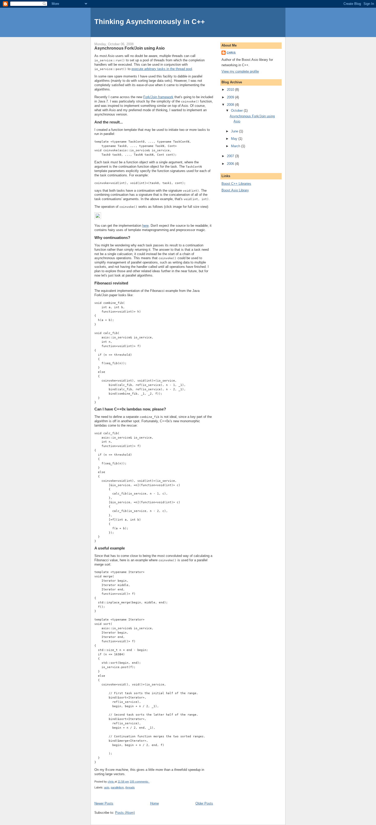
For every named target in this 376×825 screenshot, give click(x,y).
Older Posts (204, 803)
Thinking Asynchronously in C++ (149, 22)
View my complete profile (240, 71)
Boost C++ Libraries (236, 184)
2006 (231, 164)
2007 (231, 156)
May (234, 139)
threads (130, 787)
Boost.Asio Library (235, 190)
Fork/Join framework (158, 97)
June (235, 131)
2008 (231, 105)
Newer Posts (103, 803)
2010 (231, 89)
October (237, 110)
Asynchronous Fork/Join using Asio (129, 48)
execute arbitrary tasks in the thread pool (161, 69)
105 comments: (140, 781)
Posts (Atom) (125, 813)
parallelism (117, 787)
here (145, 225)
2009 (231, 97)
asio (106, 787)
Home (154, 803)
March (236, 146)
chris (231, 52)
